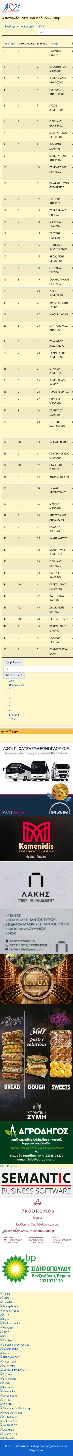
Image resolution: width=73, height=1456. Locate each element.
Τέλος (12, 719)
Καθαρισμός (27, 26)
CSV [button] (39, 26)
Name (54, 43)
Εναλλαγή (10, 26)
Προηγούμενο (16, 685)
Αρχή (12, 680)
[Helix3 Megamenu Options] (69, 7)
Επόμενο (14, 714)
